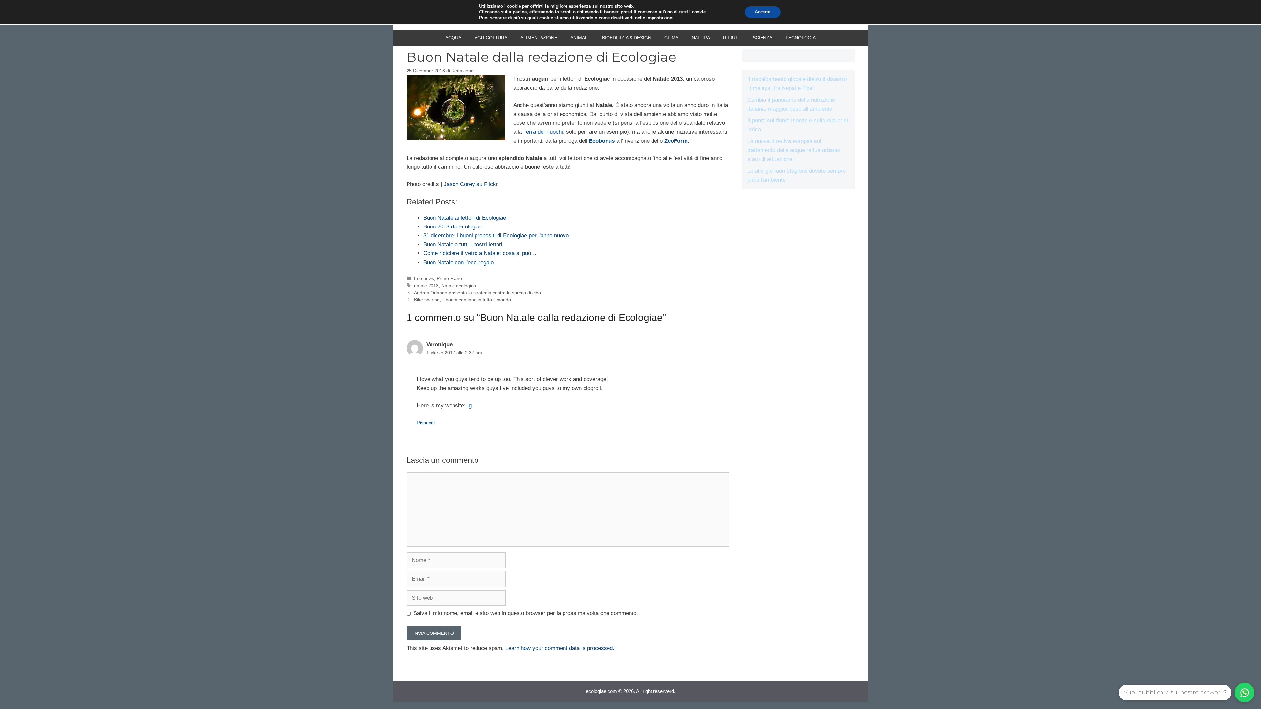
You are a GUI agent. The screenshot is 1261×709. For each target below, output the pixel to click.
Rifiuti (731, 37)
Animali (579, 37)
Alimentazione (538, 37)
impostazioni (660, 18)
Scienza (762, 37)
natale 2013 (426, 285)
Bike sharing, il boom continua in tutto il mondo (462, 299)
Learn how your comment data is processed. (559, 648)
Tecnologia (800, 37)
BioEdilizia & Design (626, 37)
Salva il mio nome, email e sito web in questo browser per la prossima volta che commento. (525, 613)
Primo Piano (449, 278)
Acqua (453, 37)
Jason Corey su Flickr (471, 184)
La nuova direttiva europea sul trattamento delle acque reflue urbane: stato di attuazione (793, 150)
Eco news (424, 278)
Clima (671, 37)
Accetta (763, 12)
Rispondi (426, 422)
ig (469, 405)
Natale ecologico (458, 285)
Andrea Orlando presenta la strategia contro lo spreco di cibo (477, 292)
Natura (701, 37)
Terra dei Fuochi (543, 132)
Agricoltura (491, 37)
